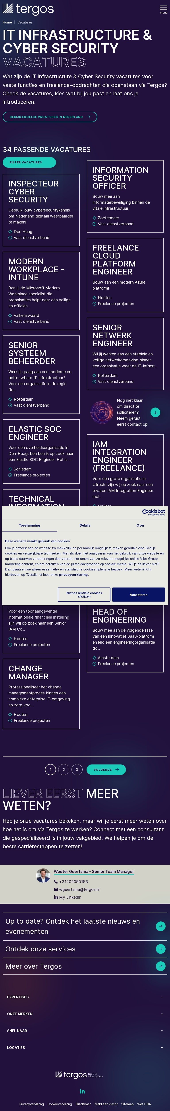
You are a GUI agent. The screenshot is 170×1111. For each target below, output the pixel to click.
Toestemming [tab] (29, 525)
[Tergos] (28, 10)
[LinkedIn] (82, 1091)
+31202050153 (73, 881)
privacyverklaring (73, 574)
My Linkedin (70, 897)
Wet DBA (144, 1104)
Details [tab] (85, 525)
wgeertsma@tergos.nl (79, 889)
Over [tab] (140, 525)
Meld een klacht (106, 1104)
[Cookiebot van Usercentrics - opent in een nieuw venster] (145, 512)
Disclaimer (83, 1104)
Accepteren (138, 594)
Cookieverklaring (60, 1104)
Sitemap (127, 1104)
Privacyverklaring (31, 1104)
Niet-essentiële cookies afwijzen (84, 594)
